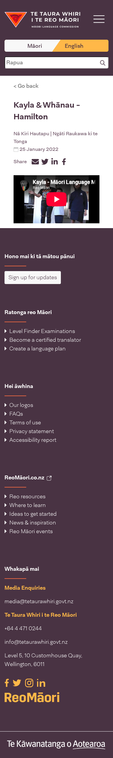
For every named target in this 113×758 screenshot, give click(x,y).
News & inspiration (32, 522)
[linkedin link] (41, 682)
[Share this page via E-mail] (35, 161)
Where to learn (27, 505)
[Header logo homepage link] (42, 19)
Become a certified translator (45, 340)
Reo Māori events (31, 531)
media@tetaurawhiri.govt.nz (39, 601)
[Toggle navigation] (98, 19)
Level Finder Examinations (42, 331)
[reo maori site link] (56, 697)
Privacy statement (31, 431)
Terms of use (25, 422)
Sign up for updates (32, 277)
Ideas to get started (33, 514)
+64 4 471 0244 (23, 628)
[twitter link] (18, 682)
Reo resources (27, 496)
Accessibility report (32, 440)
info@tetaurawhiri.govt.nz (36, 642)
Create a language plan (37, 348)
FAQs (16, 413)
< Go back (26, 86)
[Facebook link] (7, 682)
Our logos (21, 405)
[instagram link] (30, 682)
